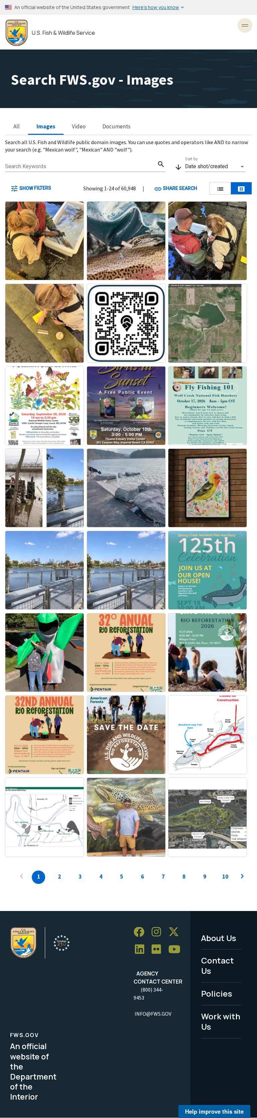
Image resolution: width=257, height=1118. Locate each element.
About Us (218, 937)
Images (45, 126)
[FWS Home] (16, 33)
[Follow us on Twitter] (176, 932)
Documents (116, 126)
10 (225, 876)
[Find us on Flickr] (159, 949)
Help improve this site (214, 1111)
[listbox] (215, 167)
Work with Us (220, 1021)
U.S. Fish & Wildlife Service (63, 32)
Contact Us (217, 965)
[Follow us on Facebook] (141, 932)
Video (79, 126)
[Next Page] (242, 877)
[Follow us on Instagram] (159, 932)
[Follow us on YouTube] (176, 949)
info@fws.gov (153, 1013)
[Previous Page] (21, 877)
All (16, 126)
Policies (216, 993)
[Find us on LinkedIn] (142, 949)
